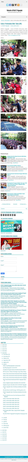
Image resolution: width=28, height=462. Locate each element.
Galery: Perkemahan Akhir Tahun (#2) (11, 406)
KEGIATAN (7, 20)
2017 (3, 438)
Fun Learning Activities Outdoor (14, 165)
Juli (4, 364)
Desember (5, 354)
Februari (5, 425)
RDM (3, 279)
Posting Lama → (23, 204)
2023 (3, 350)
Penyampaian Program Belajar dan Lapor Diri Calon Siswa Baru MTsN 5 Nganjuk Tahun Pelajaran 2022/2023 (17, 184)
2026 (3, 344)
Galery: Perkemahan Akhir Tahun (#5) (11, 400)
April (4, 421)
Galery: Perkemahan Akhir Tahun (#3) (11, 404)
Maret (4, 423)
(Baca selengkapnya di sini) (14, 35)
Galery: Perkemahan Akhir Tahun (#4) (11, 402)
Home (2, 20)
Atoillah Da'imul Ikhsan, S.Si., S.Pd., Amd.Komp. (12, 458)
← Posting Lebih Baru (5, 204)
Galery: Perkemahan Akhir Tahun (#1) (11, 408)
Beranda (15, 204)
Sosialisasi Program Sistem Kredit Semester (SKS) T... (14, 369)
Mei (4, 419)
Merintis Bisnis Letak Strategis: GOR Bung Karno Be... (14, 390)
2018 (3, 436)
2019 (3, 434)
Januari (5, 427)
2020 (3, 432)
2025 (3, 346)
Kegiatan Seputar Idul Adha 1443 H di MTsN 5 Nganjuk (14, 384)
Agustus (5, 362)
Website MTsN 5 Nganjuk (14, 10)
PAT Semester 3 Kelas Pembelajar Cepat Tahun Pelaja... (15, 371)
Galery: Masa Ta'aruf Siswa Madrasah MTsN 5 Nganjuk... (15, 373)
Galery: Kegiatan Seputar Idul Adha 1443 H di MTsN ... (14, 382)
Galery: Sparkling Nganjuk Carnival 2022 (11, 365)
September (6, 360)
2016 (3, 440)
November (5, 356)
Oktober (5, 358)
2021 (3, 430)
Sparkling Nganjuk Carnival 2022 (10, 367)
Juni (4, 417)
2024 (3, 348)
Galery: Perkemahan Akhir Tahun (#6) (11, 24)
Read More (15, 162)
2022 (3, 352)
